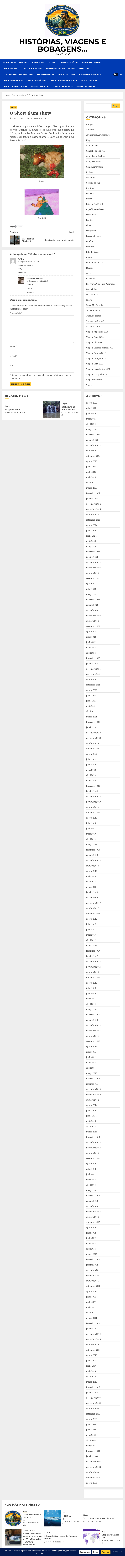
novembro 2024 (93, 509)
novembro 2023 (93, 567)
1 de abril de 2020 (71, 413)
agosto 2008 (91, 1483)
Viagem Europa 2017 (40, 86)
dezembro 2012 (93, 1206)
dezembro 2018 (93, 860)
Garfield (19, 227)
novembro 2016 (93, 966)
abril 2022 (91, 653)
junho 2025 (91, 472)
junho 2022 (91, 642)
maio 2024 (91, 541)
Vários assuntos (93, 326)
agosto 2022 (91, 631)
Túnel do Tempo (93, 315)
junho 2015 (91, 1057)
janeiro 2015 (92, 1084)
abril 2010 (91, 1376)
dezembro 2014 (93, 1089)
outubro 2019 (92, 807)
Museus (71, 68)
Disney (89, 198)
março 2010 (91, 1381)
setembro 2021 (93, 684)
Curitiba (90, 188)
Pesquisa (116, 106)
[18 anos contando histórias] (13, 1518)
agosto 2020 (91, 754)
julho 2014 (91, 1110)
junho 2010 (91, 1365)
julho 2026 (91, 408)
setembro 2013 (93, 1158)
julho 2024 (91, 530)
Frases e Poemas (93, 236)
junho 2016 (91, 993)
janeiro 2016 (92, 1020)
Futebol (89, 241)
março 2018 (91, 887)
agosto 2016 (91, 982)
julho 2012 (91, 1232)
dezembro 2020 (93, 732)
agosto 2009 (91, 1419)
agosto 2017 (91, 919)
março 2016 (91, 1009)
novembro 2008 (93, 1467)
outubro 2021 (92, 679)
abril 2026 (91, 424)
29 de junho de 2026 (112, 1541)
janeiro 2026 (92, 440)
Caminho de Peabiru (91, 62)
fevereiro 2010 (93, 1387)
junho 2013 (91, 1174)
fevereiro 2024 (93, 551)
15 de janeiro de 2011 (37, 118)
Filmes (89, 225)
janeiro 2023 (92, 605)
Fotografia (91, 230)
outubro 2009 (92, 1408)
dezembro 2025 (93, 445)
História (90, 246)
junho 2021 (91, 700)
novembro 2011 (93, 1275)
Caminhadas (38, 62)
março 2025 (91, 488)
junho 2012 (91, 1238)
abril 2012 (91, 1248)
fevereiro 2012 (93, 1259)
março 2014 (91, 1131)
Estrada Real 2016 (33, 68)
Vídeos (89, 385)
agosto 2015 (91, 1046)
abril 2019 (91, 839)
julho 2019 (91, 823)
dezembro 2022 (93, 610)
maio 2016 (91, 998)
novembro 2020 (93, 738)
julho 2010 (91, 1360)
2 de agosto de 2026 (70, 1522)
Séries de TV (92, 294)
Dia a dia (90, 193)
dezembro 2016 (93, 961)
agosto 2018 (91, 871)
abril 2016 (91, 1004)
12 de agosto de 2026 (31, 1523)
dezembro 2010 (93, 1334)
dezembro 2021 (93, 669)
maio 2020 (91, 770)
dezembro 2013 (93, 1142)
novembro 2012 (93, 1211)
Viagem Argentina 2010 (90, 74)
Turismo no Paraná (85, 86)
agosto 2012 (91, 1227)
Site (11, 365)
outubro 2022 (92, 621)
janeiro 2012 (92, 1264)
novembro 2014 (93, 1094)
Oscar (89, 273)
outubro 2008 (92, 1472)
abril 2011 (91, 1312)
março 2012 (91, 1254)
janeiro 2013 (92, 1201)
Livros (89, 257)
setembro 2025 (93, 456)
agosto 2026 (91, 402)
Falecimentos (92, 214)
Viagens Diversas (45, 74)
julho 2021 (91, 695)
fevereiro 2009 (93, 1451)
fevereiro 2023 (93, 599)
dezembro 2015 (93, 1025)
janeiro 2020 (92, 791)
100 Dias (66, 1516)
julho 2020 (91, 759)
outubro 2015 (92, 1036)
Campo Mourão (93, 161)
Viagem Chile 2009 (66, 74)
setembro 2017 (93, 913)
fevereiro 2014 (93, 1137)
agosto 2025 (91, 461)
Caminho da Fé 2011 (69, 62)
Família (89, 220)
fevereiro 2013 (93, 1195)
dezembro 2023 (93, 562)
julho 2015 (91, 1052)
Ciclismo (52, 62)
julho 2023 (91, 589)
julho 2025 (91, 466)
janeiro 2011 (92, 1328)
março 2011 (91, 1318)
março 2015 (91, 1073)
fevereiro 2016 (93, 1014)
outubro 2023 (92, 573)
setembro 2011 (93, 1286)
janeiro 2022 (92, 663)
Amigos (13, 107)
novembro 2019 (93, 801)
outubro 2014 (92, 1100)
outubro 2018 (92, 865)
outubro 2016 (92, 972)
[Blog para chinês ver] (91, 1537)
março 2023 (91, 594)
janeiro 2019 (92, 855)
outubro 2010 (92, 1344)
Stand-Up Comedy (94, 305)
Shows (89, 300)
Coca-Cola (90, 177)
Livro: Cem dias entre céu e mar (99, 1518)
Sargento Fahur (13, 409)
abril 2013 (91, 1185)
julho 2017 (91, 924)
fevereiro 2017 (93, 950)
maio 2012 (91, 1243)
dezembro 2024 (93, 504)
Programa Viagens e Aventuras (17, 74)
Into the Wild (92, 252)
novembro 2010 (93, 1339)
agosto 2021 (91, 690)
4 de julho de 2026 (53, 1542)
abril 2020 (91, 775)
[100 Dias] (52, 1518)
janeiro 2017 (92, 956)
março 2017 (91, 945)
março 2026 (91, 429)
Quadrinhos (91, 289)
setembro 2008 (93, 1477)
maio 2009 (91, 1435)
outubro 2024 (92, 514)
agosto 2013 (91, 1163)
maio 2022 (91, 647)
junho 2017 (91, 929)
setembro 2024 (93, 520)
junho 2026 (91, 413)
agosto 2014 (91, 1105)
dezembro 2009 (93, 1397)
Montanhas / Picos (55, 68)
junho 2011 (91, 1302)
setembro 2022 (93, 626)
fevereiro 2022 (93, 658)
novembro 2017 (93, 903)
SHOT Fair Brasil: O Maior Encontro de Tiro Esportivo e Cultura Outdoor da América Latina (32, 1540)
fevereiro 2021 (93, 722)
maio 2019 (91, 833)
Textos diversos (93, 310)
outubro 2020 (92, 743)
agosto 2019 (91, 817)
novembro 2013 (93, 1147)
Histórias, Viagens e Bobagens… (62, 45)
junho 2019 (91, 828)
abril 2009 (91, 1440)
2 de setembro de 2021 (16, 413)
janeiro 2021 (92, 727)
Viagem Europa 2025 (63, 86)
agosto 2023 (91, 583)
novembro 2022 (93, 615)
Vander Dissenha (19, 118)
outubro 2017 (92, 908)
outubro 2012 (92, 1217)
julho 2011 (91, 1296)
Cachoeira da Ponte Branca (68, 408)
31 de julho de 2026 (93, 1522)
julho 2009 (91, 1424)
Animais (90, 129)
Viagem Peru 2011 (89, 80)
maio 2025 (91, 477)
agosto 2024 (91, 525)
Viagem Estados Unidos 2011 (63, 80)
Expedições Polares (95, 209)
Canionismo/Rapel (11, 68)
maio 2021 (91, 706)
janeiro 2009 (92, 1456)
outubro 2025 (92, 450)
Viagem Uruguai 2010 (12, 80)
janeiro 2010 (92, 1392)
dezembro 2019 (93, 796)
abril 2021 (91, 711)
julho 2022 (91, 637)
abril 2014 (91, 1126)
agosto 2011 (91, 1291)
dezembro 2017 (93, 897)
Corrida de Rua (93, 183)
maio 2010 (91, 1371)
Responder (22, 272)
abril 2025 (91, 482)
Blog (88, 140)
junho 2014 (91, 1115)
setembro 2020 (93, 748)
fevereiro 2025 (93, 493)
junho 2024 (91, 535)
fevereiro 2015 (93, 1078)
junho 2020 (91, 764)
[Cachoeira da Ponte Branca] (51, 409)
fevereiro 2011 (93, 1323)
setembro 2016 (93, 977)
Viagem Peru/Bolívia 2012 (14, 86)
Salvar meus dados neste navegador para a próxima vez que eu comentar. (41, 377)
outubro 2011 (92, 1280)
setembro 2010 (93, 1350)
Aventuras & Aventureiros (15, 62)
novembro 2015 (93, 1030)
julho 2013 (91, 1169)
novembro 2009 (93, 1403)
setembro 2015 (93, 1041)
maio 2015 (91, 1062)
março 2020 (91, 780)
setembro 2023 (93, 578)
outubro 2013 (92, 1153)
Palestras (84, 68)
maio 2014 (91, 1121)
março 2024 (91, 546)
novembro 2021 (93, 674)
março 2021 (91, 716)
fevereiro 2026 (93, 434)
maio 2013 (91, 1179)
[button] (121, 74)
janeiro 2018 (92, 892)
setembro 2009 (93, 1413)
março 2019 (91, 844)
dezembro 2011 (93, 1270)
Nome (13, 346)
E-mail (13, 356)
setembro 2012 (93, 1222)
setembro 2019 (93, 812)
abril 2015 (91, 1068)
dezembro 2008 (93, 1461)
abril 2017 (91, 940)
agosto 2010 (91, 1355)
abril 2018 (91, 881)
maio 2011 (91, 1307)
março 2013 (91, 1190)
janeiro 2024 (92, 557)
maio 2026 (91, 418)
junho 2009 (91, 1429)
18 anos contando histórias (32, 1516)
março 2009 (91, 1445)
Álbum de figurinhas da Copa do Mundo (60, 1537)
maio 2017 (91, 935)
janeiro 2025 (92, 498)
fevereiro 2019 (93, 849)
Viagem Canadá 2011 (36, 80)
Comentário (16, 313)
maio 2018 (91, 876)
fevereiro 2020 (93, 786)
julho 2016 (91, 988)
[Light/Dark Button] (115, 74)
